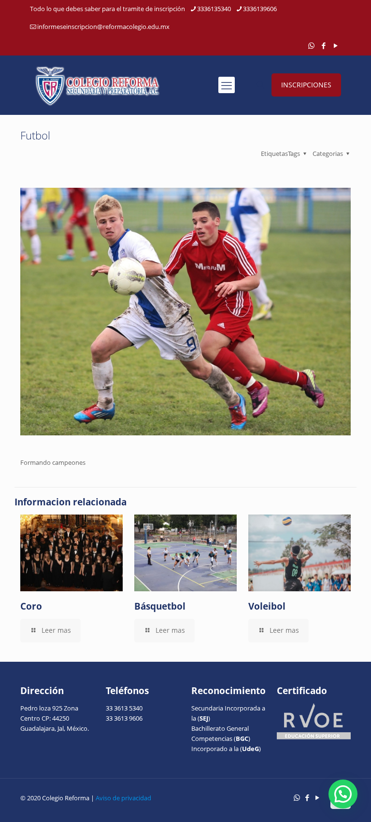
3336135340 (214, 8)
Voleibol (266, 606)
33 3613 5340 (124, 708)
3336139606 (260, 8)
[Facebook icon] (323, 45)
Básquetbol (160, 606)
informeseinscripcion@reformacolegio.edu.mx (103, 26)
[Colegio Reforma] (97, 85)
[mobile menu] (226, 85)
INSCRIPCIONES (306, 84)
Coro (31, 606)
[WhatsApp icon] (311, 45)
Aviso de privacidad (123, 798)
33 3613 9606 (124, 718)
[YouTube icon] (335, 45)
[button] (342, 794)
